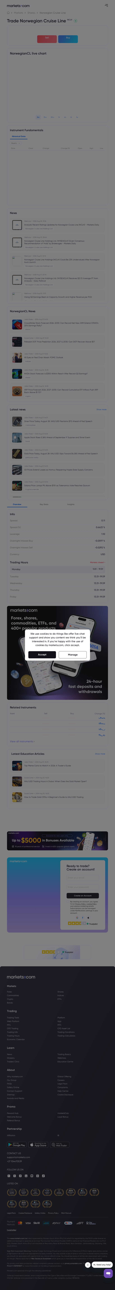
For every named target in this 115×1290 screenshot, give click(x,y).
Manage (73, 654)
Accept (42, 654)
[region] (57, 645)
